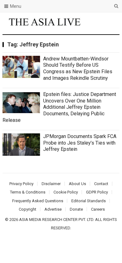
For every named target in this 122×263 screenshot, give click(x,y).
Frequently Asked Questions (37, 200)
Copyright (27, 209)
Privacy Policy (21, 183)
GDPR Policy (97, 192)
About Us (77, 183)
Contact (101, 183)
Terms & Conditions (27, 192)
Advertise (53, 209)
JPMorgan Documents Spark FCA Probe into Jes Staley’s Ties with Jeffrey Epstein (79, 142)
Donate (76, 209)
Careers (98, 209)
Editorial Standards (88, 200)
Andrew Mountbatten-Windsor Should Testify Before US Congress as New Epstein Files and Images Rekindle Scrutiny (77, 68)
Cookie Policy (65, 192)
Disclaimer (51, 183)
